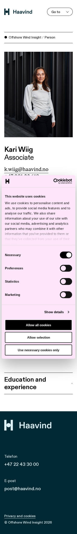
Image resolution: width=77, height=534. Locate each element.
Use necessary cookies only (38, 350)
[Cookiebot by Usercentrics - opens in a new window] (54, 181)
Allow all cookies (38, 325)
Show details (54, 312)
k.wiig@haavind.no (26, 169)
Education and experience (25, 383)
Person (49, 37)
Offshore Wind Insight (25, 37)
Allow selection (38, 337)
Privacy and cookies (20, 516)
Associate (19, 158)
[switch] (66, 268)
